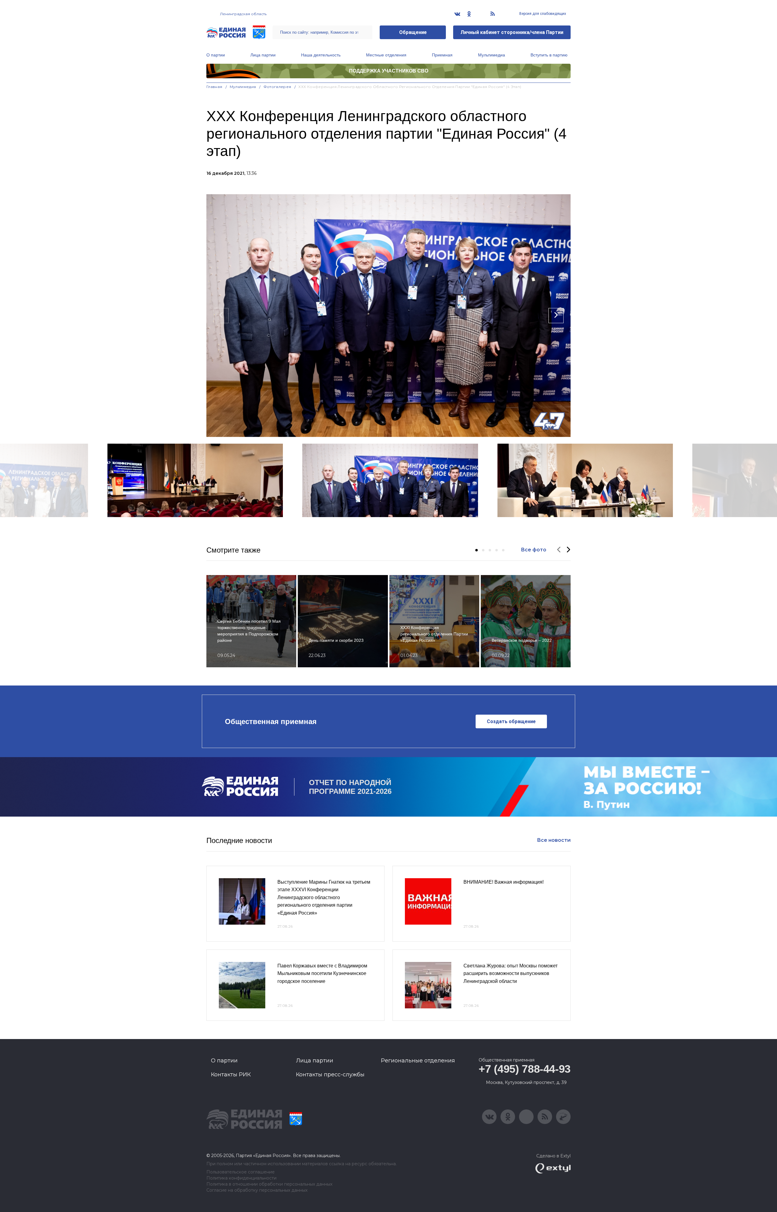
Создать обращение (511, 721)
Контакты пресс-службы (330, 1074)
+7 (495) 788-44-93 (525, 1069)
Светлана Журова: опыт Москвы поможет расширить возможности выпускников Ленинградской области (510, 973)
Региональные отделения (418, 1060)
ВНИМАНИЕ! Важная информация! (503, 882)
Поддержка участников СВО (388, 70)
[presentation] (221, 315)
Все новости (554, 840)
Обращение (413, 32)
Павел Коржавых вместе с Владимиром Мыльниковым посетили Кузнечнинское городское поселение (322, 973)
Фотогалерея (277, 86)
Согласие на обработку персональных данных (256, 1190)
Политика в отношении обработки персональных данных (269, 1184)
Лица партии (263, 54)
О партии (215, 54)
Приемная (442, 54)
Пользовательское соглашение (240, 1172)
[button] (476, 550)
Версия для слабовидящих (542, 14)
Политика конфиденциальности (241, 1178)
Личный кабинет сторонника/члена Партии (511, 32)
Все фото (533, 550)
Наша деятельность (321, 54)
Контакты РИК (231, 1074)
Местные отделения (386, 54)
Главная (214, 86)
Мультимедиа (491, 54)
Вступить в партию (549, 54)
